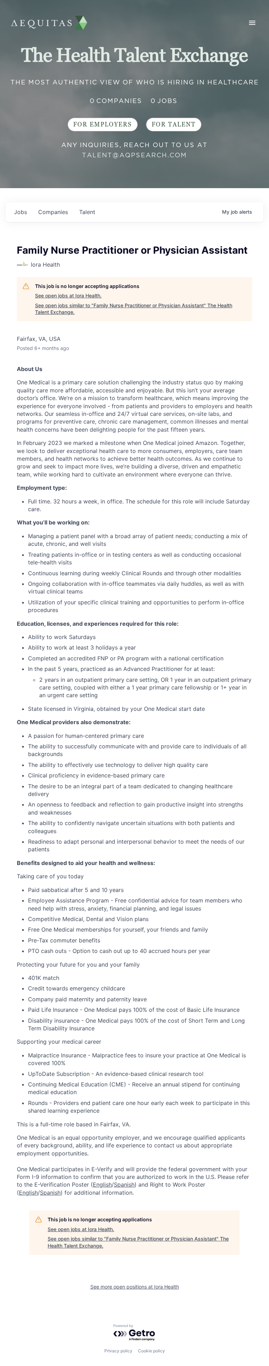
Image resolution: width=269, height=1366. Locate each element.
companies (53, 211)
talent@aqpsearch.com (134, 155)
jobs (20, 211)
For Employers (102, 124)
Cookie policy (151, 1350)
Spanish (124, 1184)
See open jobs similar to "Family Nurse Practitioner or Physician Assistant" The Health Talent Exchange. (133, 308)
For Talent (174, 124)
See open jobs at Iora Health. (68, 295)
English (102, 1184)
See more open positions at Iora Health (134, 1287)
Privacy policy (118, 1350)
